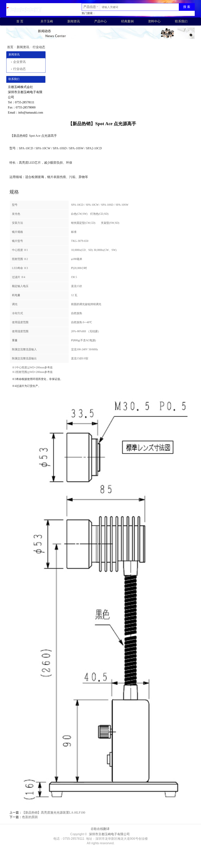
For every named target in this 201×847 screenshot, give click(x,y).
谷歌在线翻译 (100, 828)
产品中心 (100, 21)
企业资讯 (19, 61)
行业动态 (39, 47)
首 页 (19, 21)
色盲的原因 (30, 817)
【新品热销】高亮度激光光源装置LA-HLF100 (53, 812)
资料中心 (154, 21)
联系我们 (181, 21)
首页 (10, 47)
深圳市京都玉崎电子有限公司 (109, 834)
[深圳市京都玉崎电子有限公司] (24, 9)
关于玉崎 (46, 21)
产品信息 (89, 6)
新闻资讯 (73, 21)
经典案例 (127, 21)
